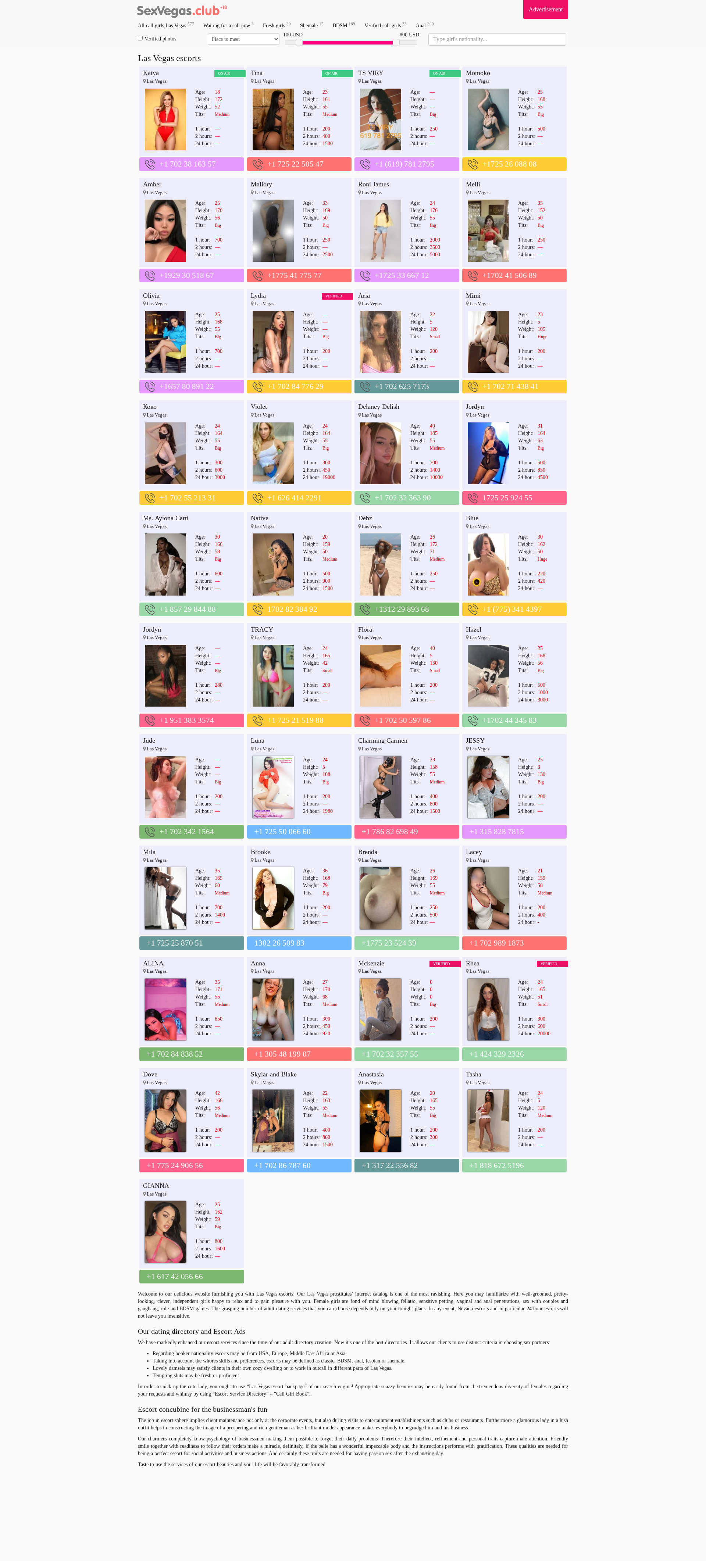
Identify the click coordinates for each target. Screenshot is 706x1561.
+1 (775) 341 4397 (512, 609)
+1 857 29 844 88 (188, 609)
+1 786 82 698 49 (390, 831)
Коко (150, 406)
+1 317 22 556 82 (390, 1165)
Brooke (260, 851)
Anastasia (371, 1074)
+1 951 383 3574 (187, 720)
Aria (364, 295)
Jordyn (475, 406)
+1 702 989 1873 (497, 943)
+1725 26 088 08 (509, 164)
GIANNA (156, 1185)
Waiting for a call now (228, 25)
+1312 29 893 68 (402, 609)
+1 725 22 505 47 (295, 164)
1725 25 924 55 (507, 497)
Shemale (312, 25)
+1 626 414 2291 (294, 497)
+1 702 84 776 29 (295, 386)
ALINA (153, 963)
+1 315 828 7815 (497, 831)
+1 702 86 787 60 (282, 1165)
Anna (258, 963)
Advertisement (546, 9)
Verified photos (160, 39)
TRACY (262, 629)
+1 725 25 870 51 (175, 943)
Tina (257, 72)
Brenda (367, 851)
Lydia (258, 295)
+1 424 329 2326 (497, 1054)
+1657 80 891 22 (187, 386)
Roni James (373, 184)
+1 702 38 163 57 (188, 164)
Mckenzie (371, 963)
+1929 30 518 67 (187, 275)
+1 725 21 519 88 (295, 720)
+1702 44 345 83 (509, 720)
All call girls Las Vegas (166, 25)
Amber (152, 184)
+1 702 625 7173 (402, 386)
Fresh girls (277, 25)
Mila (149, 851)
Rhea (472, 963)
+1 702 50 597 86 (403, 720)
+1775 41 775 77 (294, 275)
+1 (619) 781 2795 (404, 164)
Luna (257, 740)
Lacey (474, 851)
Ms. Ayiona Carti (166, 518)
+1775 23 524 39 (389, 943)
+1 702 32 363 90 (403, 497)
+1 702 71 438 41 (510, 386)
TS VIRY (371, 72)
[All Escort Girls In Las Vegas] (182, 9)
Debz (365, 518)
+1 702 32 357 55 (390, 1054)
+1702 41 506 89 (509, 275)
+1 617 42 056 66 (175, 1276)
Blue (472, 518)
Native (259, 518)
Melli (473, 184)
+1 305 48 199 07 (282, 1054)
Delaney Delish (378, 406)
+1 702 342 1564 (187, 831)
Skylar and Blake (274, 1074)
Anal (425, 25)
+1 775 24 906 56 (175, 1165)
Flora (365, 629)
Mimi (473, 295)
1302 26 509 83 (279, 943)
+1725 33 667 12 (402, 275)
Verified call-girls (385, 25)
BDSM (344, 25)
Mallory (261, 184)
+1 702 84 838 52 (175, 1054)
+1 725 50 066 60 (282, 831)
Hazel (473, 629)
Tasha (473, 1074)
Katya (151, 72)
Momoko (478, 72)
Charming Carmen (382, 740)
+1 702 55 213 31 (188, 497)
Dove (150, 1074)
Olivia (151, 295)
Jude (149, 740)
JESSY (475, 740)
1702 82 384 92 (292, 609)
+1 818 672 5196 (497, 1165)
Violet (259, 406)
